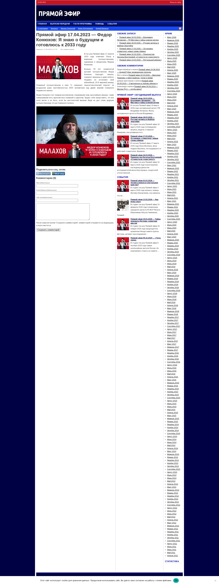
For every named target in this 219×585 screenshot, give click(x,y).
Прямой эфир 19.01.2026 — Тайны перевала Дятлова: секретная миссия (146, 221)
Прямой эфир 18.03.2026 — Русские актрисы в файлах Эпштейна (143, 119)
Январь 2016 (172, 386)
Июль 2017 (171, 332)
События (112, 24)
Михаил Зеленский (68, 28)
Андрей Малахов (102, 28)
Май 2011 (171, 553)
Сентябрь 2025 (173, 55)
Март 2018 (171, 308)
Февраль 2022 (173, 168)
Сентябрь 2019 (173, 255)
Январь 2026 (172, 43)
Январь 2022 (172, 171)
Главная (42, 24)
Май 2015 (171, 410)
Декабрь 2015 (173, 389)
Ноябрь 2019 (172, 249)
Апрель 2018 (172, 305)
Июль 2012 (171, 511)
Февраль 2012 (173, 526)
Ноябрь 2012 (172, 499)
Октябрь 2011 (173, 538)
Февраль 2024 (173, 112)
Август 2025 (172, 58)
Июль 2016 (171, 368)
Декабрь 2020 (173, 210)
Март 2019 (171, 273)
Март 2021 (171, 201)
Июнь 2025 (171, 64)
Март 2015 (171, 416)
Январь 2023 (172, 151)
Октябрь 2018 (173, 288)
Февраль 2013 (173, 490)
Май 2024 (171, 103)
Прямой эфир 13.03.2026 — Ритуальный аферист (140, 60)
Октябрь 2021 (173, 180)
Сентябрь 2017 (173, 326)
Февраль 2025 (173, 76)
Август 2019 (172, 258)
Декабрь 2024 (173, 82)
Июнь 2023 (171, 136)
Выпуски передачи (60, 24)
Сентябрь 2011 (173, 541)
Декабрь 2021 (173, 174)
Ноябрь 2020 (172, 213)
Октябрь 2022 (173, 159)
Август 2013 (172, 472)
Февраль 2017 (173, 347)
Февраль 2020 (173, 240)
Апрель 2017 (172, 341)
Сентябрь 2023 (173, 127)
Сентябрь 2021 (173, 183)
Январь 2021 (172, 207)
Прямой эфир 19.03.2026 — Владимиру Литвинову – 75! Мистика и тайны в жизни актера (145, 100)
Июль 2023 (171, 133)
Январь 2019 (172, 279)
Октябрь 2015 (173, 395)
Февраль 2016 (173, 383)
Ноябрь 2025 (172, 49)
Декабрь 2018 (173, 282)
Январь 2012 (172, 529)
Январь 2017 (172, 350)
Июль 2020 (171, 225)
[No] (215, 580)
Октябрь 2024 (173, 88)
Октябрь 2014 (173, 431)
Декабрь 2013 (173, 460)
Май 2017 (171, 338)
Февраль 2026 (173, 40)
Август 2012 (172, 508)
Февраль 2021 (173, 204)
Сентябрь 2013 (173, 469)
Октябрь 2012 (173, 502)
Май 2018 (171, 302)
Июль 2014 (171, 439)
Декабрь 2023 (173, 118)
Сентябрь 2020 (173, 219)
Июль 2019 (171, 261)
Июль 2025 (171, 61)
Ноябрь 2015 (172, 392)
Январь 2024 (172, 115)
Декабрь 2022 (173, 154)
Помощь (99, 24)
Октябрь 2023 (173, 124)
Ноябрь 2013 (172, 463)
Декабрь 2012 (173, 496)
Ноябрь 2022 (172, 156)
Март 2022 (171, 165)
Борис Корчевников (85, 28)
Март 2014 (171, 451)
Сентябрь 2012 (173, 505)
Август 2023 (172, 130)
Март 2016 (171, 380)
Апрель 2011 (172, 556)
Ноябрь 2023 (172, 121)
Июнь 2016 (171, 371)
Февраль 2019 (173, 276)
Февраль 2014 (173, 454)
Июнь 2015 (171, 407)
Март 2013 (171, 487)
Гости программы (82, 24)
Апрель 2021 (172, 198)
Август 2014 (172, 436)
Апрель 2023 (172, 142)
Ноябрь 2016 (172, 356)
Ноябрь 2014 (172, 428)
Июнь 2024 (171, 100)
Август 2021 (172, 186)
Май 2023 (171, 139)
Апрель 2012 (172, 520)
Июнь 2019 (171, 264)
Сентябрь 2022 (173, 162)
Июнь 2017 (171, 335)
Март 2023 (171, 145)
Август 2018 (172, 293)
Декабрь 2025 (173, 46)
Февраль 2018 (173, 311)
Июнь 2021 (171, 192)
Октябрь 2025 (173, 52)
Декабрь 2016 (173, 353)
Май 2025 (171, 67)
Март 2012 (171, 523)
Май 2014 (171, 445)
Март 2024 (171, 109)
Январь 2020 (172, 243)
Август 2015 (172, 401)
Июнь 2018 (171, 299)
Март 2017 (171, 344)
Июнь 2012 (171, 514)
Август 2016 (172, 365)
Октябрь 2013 (173, 466)
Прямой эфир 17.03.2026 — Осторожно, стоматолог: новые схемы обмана (144, 138)
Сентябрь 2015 (173, 398)
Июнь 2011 (171, 550)
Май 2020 (171, 231)
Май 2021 (171, 195)
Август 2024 (172, 94)
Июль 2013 (171, 475)
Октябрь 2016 (173, 359)
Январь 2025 (172, 79)
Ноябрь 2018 (172, 285)
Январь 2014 (172, 457)
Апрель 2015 (172, 413)
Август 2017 (172, 329)
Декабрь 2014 (173, 425)
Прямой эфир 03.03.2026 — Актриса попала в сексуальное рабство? (144, 183)
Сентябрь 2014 (173, 433)
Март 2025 (171, 73)
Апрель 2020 (172, 234)
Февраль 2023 (173, 148)
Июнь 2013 (171, 478)
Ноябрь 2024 (172, 85)
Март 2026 (171, 37)
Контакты (54, 28)
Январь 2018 (172, 314)
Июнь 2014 (171, 442)
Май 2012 (171, 517)
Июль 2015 (171, 404)
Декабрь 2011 (173, 532)
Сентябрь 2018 (173, 291)
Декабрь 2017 (173, 317)
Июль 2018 (171, 296)
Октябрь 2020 (173, 216)
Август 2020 (172, 222)
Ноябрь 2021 (172, 177)
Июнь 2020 (171, 228)
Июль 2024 (171, 97)
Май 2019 (171, 267)
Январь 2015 (172, 422)
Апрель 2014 (172, 448)
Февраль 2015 (173, 419)
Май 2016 (171, 374)
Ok (176, 580)
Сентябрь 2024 (173, 91)
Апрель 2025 (172, 70)
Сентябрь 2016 (173, 362)
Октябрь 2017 (173, 323)
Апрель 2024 (172, 106)
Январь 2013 (172, 493)
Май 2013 (171, 481)
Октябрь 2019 (173, 252)
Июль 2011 (171, 547)
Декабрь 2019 (173, 246)
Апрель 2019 (172, 270)
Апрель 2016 (172, 377)
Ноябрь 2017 (172, 320)
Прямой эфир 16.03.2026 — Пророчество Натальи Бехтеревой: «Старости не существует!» (146, 157)
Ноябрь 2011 (172, 535)
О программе (43, 28)
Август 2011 (172, 544)
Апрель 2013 (172, 484)
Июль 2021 (171, 189)
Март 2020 (171, 237)
